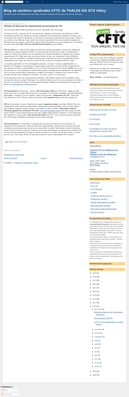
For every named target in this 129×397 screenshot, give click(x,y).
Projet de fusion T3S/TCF (103, 318)
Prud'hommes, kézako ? (99, 199)
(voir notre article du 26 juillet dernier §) (22, 84)
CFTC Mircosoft (96, 189)
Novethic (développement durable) (102, 202)
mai (96, 352)
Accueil (43, 158)
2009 (94, 371)
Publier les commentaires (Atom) (26, 163)
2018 (94, 277)
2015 (94, 288)
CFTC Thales (95, 165)
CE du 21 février (94, 124)
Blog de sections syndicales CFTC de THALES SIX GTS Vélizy (55, 11)
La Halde (93, 192)
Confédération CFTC (97, 157)
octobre (97, 333)
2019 (94, 273)
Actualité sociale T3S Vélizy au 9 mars (102, 110)
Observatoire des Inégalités (100, 206)
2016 (94, 284)
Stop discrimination (97, 212)
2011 (94, 303)
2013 (94, 295)
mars (96, 359)
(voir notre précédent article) (50, 111)
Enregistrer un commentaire (14, 155)
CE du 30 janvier (94, 119)
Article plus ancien (76, 158)
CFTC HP (94, 186)
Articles (6, 390)
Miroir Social (95, 183)
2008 (94, 375)
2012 (94, 299)
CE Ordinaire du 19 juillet (97, 114)
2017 (94, 280)
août (96, 340)
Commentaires (8, 394)
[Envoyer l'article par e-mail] (6, 142)
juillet (96, 344)
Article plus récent (10, 158)
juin (96, 348)
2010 (94, 306)
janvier (97, 366)
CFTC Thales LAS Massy (99, 163)
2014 (94, 291)
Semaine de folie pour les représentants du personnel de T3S (33, 26)
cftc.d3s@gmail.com (110, 77)
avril (96, 355)
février (97, 363)
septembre (98, 337)
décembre (98, 309)
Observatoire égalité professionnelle (103, 209)
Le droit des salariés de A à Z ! (101, 196)
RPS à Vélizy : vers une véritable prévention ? (105, 136)
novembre (98, 329)
